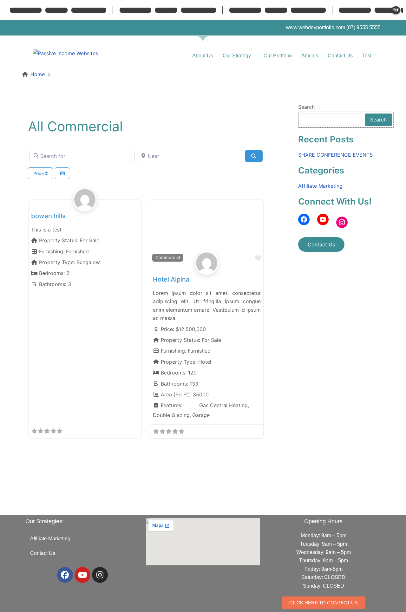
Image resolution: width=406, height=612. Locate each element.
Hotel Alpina (171, 279)
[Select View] (62, 173)
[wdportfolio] (85, 207)
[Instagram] (342, 222)
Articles (309, 55)
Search (306, 107)
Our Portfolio (278, 55)
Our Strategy (237, 55)
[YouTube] (323, 219)
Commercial (167, 257)
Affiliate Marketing (320, 186)
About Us (202, 55)
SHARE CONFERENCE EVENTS (335, 155)
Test (366, 55)
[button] (238, 56)
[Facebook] (304, 219)
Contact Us (340, 55)
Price (39, 173)
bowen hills (48, 216)
